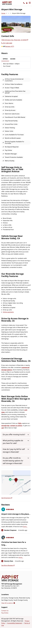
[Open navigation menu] (30, 3)
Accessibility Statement (14, 623)
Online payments (8, 312)
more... (25, 527)
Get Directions (6, 498)
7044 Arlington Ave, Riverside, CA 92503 (14, 40)
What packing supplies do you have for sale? (13, 441)
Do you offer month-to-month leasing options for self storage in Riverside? (13, 461)
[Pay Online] (26, 3)
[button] (16, 482)
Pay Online (4, 613)
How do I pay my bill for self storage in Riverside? (14, 450)
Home (3, 13)
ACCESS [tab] (12, 59)
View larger (7, 30)
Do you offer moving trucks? (14, 434)
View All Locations (8, 603)
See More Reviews (7, 565)
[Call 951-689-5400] (24, 3)
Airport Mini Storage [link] (18, 13)
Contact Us (4, 611)
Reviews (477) (9, 46)
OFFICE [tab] (5, 59)
